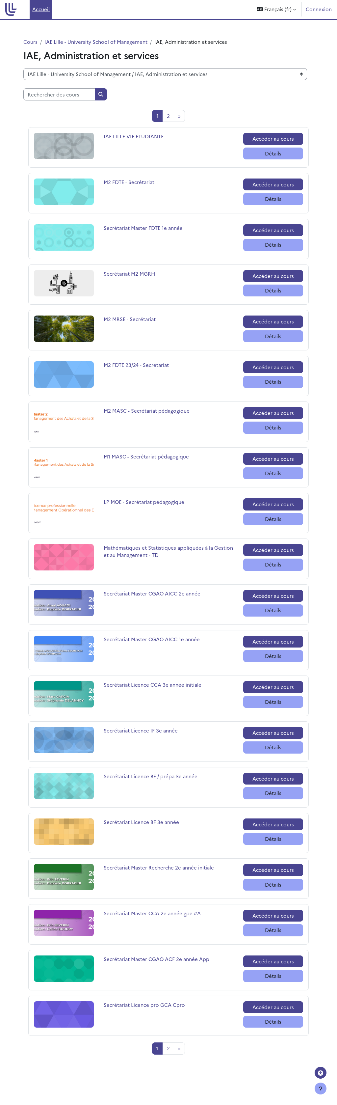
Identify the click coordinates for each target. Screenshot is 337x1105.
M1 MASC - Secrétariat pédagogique (146, 456)
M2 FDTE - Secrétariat (129, 182)
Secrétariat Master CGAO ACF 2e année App (156, 958)
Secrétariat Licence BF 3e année (141, 821)
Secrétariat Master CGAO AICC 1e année (152, 639)
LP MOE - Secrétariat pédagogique (144, 501)
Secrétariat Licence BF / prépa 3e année (150, 776)
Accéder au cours (273, 138)
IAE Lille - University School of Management (95, 41)
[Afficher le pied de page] (320, 1088)
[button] (276, 9)
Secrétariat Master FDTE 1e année (143, 227)
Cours (30, 41)
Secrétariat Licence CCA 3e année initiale (152, 684)
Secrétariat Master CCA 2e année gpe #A (152, 913)
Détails (273, 153)
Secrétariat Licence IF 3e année (141, 730)
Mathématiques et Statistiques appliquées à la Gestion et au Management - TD (168, 551)
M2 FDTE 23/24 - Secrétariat (136, 364)
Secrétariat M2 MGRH (129, 273)
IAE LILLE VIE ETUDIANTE (134, 136)
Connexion (319, 9)
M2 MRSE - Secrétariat (130, 319)
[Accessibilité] (320, 1073)
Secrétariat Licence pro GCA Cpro (144, 1004)
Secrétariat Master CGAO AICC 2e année (152, 593)
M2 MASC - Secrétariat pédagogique (147, 410)
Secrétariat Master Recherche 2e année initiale (159, 867)
